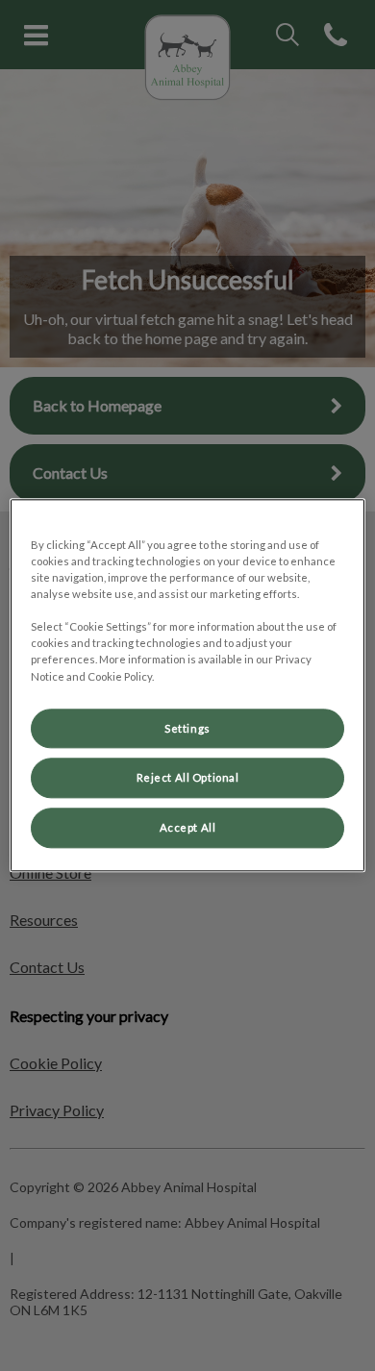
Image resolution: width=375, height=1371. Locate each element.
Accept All (188, 828)
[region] (188, 685)
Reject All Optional (188, 778)
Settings (187, 728)
